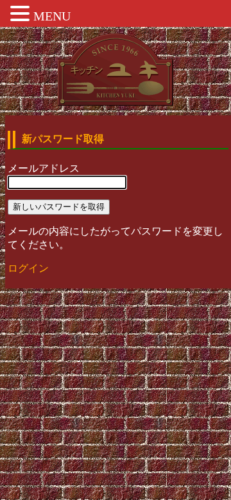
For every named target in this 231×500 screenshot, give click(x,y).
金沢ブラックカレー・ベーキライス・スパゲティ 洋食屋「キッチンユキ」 (115, 69)
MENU (52, 16)
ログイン (28, 268)
